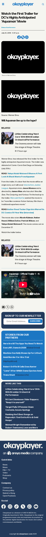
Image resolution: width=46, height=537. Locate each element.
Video (5, 473)
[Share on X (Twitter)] (23, 37)
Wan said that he (17, 198)
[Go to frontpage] (23, 4)
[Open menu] (3, 4)
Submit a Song (9, 493)
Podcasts (7, 475)
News (5, 465)
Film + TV (6, 470)
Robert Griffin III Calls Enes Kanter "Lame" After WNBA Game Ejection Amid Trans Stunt (22, 371)
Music (5, 467)
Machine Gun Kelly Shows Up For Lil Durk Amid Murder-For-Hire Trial (22, 357)
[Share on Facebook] (19, 37)
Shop (5, 478)
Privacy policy (8, 490)
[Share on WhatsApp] (26, 37)
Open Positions (9, 496)
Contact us (7, 488)
